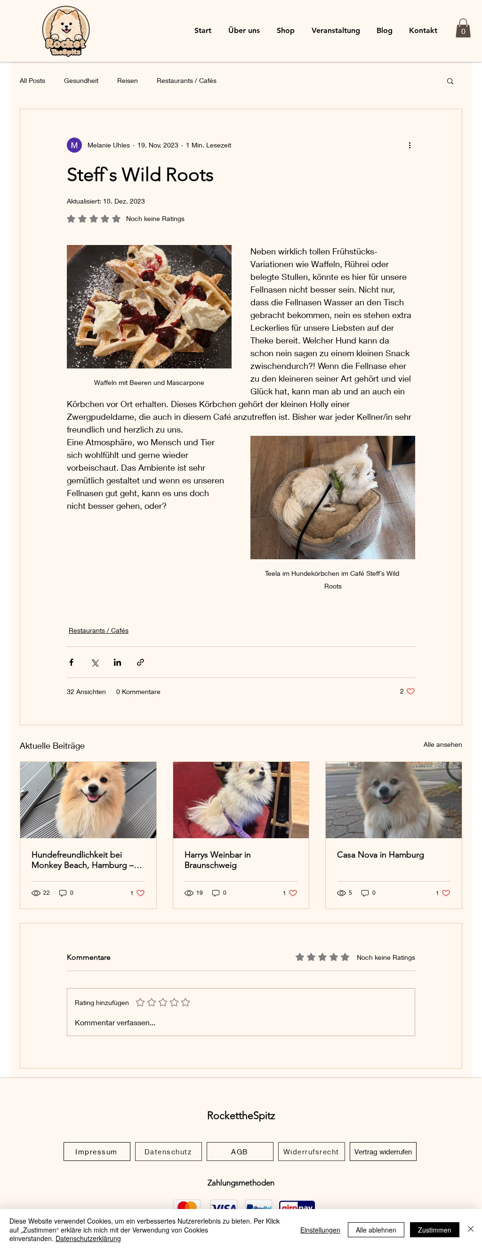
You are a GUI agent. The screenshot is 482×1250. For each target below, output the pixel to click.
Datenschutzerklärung (88, 1238)
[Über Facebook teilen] (71, 662)
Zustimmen (434, 1229)
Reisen (127, 80)
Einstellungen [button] (320, 1229)
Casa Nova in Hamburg (380, 855)
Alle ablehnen (376, 1229)
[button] (463, 28)
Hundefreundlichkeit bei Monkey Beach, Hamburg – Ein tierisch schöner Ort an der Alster (83, 860)
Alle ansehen (443, 744)
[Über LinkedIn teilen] (117, 662)
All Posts (32, 80)
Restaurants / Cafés (187, 80)
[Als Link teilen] (140, 662)
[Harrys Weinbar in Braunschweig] (241, 800)
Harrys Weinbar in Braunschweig (218, 860)
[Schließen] (470, 1229)
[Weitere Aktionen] (409, 145)
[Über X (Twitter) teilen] (94, 662)
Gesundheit (81, 80)
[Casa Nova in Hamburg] (394, 800)
